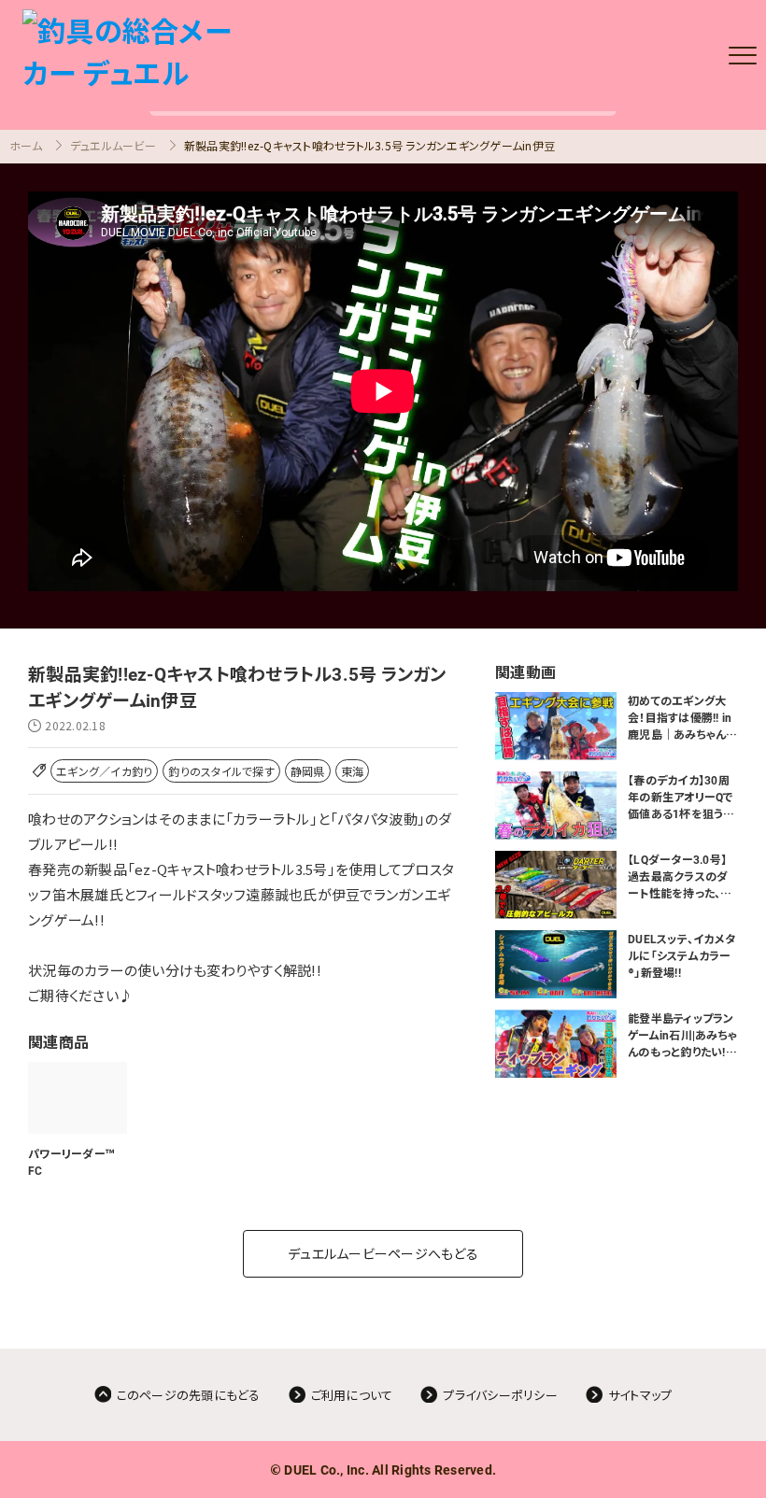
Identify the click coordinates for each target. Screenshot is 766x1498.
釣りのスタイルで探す (221, 771)
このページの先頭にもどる (189, 1395)
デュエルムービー (113, 145)
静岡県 (308, 771)
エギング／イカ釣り (104, 771)
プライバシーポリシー (500, 1395)
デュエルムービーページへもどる (383, 1253)
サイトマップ (640, 1395)
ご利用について (352, 1395)
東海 (352, 771)
